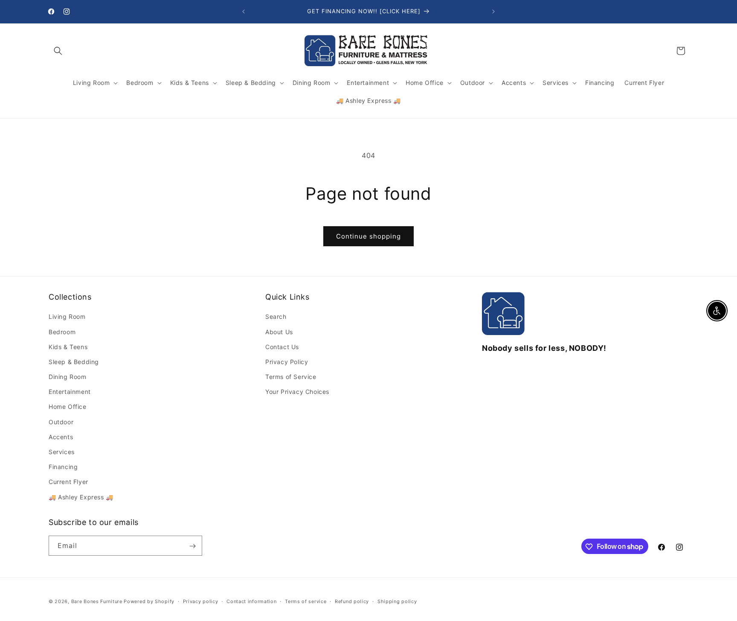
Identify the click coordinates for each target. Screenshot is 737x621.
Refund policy (352, 601)
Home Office (68, 407)
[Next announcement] (493, 11)
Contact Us (282, 346)
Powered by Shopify (149, 601)
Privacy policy (200, 601)
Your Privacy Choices (297, 392)
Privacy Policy (286, 361)
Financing (63, 467)
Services (62, 451)
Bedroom (62, 331)
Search (276, 317)
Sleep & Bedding (74, 361)
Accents (61, 436)
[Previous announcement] (243, 11)
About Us (279, 331)
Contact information (251, 601)
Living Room (67, 317)
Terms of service (305, 601)
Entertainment (70, 392)
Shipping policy (397, 601)
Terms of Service (290, 377)
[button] (58, 50)
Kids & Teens (68, 346)
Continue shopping (368, 236)
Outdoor (61, 422)
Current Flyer (68, 482)
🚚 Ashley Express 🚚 (81, 497)
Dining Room (68, 377)
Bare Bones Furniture (96, 601)
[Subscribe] (192, 546)
